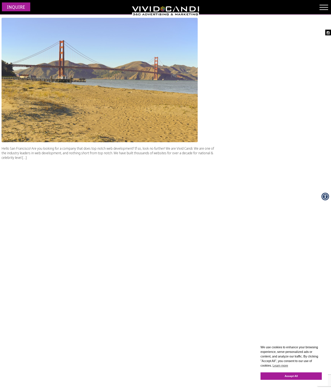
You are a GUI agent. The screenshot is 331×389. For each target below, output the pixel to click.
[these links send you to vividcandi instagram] (328, 32)
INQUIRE (16, 7)
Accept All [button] (291, 376)
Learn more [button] (280, 365)
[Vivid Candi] (165, 11)
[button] (325, 196)
